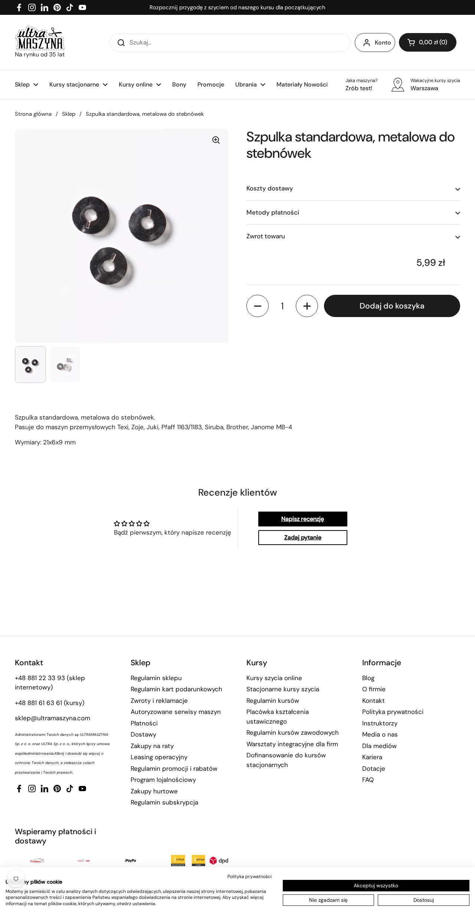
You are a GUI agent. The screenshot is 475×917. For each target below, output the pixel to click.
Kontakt (373, 700)
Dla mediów (379, 746)
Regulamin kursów (272, 700)
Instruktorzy (379, 723)
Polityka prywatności (392, 712)
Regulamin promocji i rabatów (174, 768)
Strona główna (33, 114)
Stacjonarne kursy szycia (282, 689)
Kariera (372, 757)
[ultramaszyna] (39, 38)
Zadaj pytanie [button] (302, 537)
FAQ (368, 780)
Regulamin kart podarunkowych (176, 689)
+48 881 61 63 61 (38, 703)
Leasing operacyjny (159, 757)
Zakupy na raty (152, 746)
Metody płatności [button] (272, 212)
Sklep (68, 114)
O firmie (374, 689)
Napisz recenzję (302, 519)
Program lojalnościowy (163, 780)
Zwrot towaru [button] (265, 236)
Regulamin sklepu (156, 678)
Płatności (144, 723)
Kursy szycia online (274, 678)
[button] (427, 42)
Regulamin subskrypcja (164, 802)
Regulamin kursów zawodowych (292, 732)
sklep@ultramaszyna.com (52, 718)
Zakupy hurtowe (154, 791)
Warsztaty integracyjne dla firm (292, 744)
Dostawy (143, 734)
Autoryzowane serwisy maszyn (176, 712)
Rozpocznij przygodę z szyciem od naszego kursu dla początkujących (237, 7)
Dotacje (373, 768)
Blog (368, 678)
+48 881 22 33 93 (40, 678)
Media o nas (380, 734)
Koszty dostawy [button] (269, 189)
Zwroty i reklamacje (159, 700)
